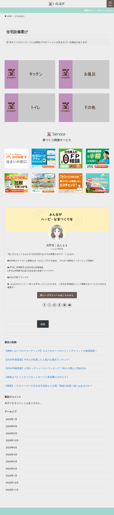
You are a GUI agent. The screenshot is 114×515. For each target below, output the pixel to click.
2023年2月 (11, 468)
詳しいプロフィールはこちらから (57, 294)
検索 (43, 324)
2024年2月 (11, 433)
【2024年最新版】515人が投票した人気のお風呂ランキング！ (38, 359)
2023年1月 (11, 475)
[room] (59, 305)
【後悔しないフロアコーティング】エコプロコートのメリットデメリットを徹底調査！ (51, 350)
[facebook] (44, 305)
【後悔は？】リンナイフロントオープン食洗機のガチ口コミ (37, 377)
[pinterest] (64, 305)
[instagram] (54, 305)
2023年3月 (11, 461)
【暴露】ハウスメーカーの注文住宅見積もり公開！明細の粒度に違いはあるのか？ (48, 385)
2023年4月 (11, 454)
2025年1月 (11, 419)
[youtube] (70, 305)
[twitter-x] (49, 305)
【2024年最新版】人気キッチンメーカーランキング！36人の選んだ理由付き (45, 368)
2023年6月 (11, 447)
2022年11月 (12, 489)
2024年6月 (11, 426)
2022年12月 (12, 482)
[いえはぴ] (57, 3)
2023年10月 (12, 440)
